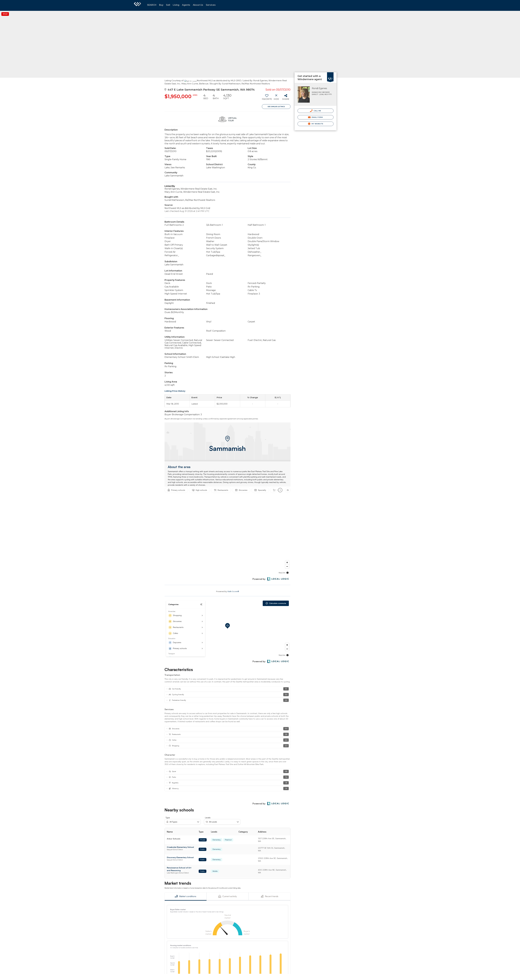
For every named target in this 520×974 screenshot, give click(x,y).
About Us (198, 5)
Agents (186, 5)
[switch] (267, 98)
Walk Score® (233, 591)
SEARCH (151, 5)
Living (176, 5)
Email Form (317, 117)
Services (211, 5)
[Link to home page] (137, 5)
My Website (317, 124)
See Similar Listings (276, 107)
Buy (161, 5)
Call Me (317, 111)
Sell (168, 5)
